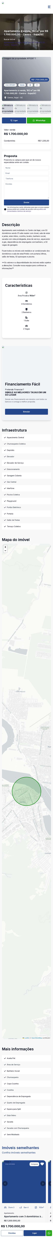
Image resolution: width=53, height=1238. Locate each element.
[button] (5, 547)
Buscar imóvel (9, 39)
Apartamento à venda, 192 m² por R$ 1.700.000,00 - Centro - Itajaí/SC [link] (25, 43)
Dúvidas (12, 1233)
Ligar (15, 120)
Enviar (26, 202)
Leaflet (26, 1038)
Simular (26, 412)
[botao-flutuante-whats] (49, 1233)
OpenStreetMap (37, 1038)
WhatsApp (40, 120)
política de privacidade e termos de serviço (26, 210)
